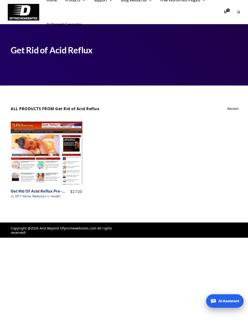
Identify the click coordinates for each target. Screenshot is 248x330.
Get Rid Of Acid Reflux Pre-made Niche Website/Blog (61, 191)
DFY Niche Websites (31, 196)
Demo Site (46, 160)
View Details (46, 146)
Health (56, 196)
